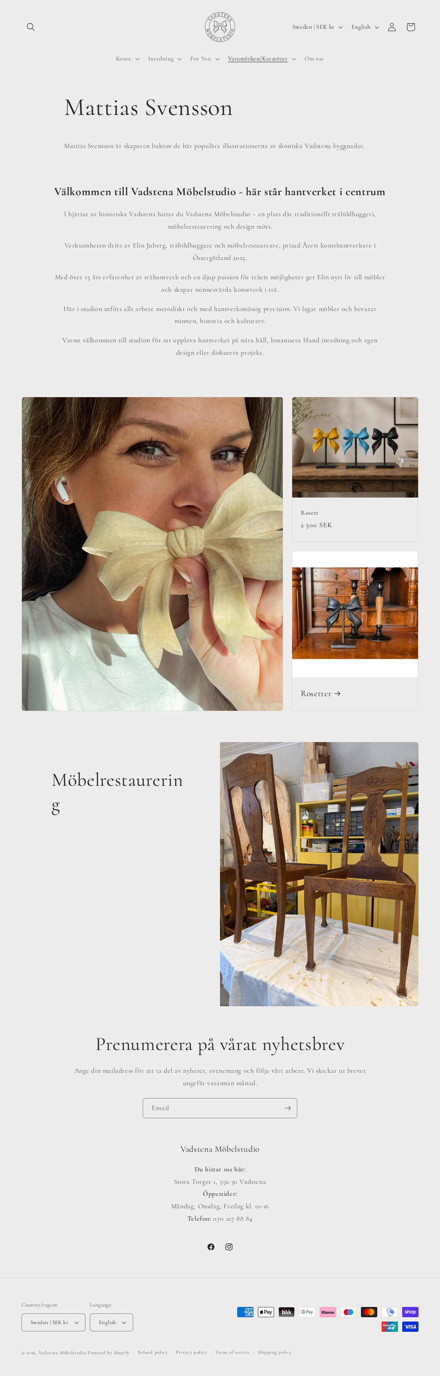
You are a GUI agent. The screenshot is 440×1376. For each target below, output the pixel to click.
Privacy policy (191, 1352)
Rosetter (316, 693)
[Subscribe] (287, 1108)
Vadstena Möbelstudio (62, 1352)
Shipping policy (275, 1352)
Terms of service (232, 1352)
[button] (30, 27)
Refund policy (153, 1352)
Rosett (310, 512)
